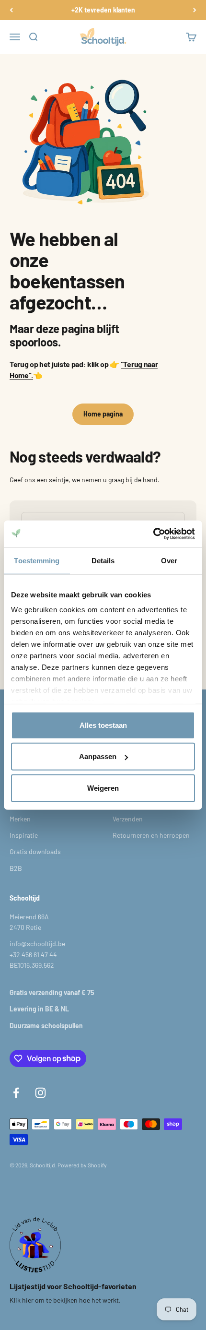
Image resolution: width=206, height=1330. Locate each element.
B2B (16, 868)
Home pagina (103, 414)
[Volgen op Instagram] (40, 1092)
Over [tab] (169, 560)
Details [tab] (103, 560)
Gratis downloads (35, 851)
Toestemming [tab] (36, 560)
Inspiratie (24, 835)
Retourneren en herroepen (151, 835)
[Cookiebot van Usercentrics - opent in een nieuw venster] (153, 534)
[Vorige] (11, 10)
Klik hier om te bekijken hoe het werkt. (65, 1300)
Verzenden (128, 819)
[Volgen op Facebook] (16, 1092)
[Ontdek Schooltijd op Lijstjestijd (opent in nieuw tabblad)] (35, 1244)
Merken (20, 819)
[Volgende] (194, 10)
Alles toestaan (103, 725)
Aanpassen (97, 756)
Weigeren (103, 788)
